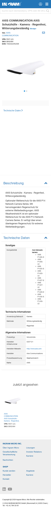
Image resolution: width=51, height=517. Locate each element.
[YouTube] (10, 490)
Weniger (33, 29)
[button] (40, 4)
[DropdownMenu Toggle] (47, 4)
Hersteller (7, 475)
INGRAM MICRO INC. (12, 444)
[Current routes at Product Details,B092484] (12, 401)
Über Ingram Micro (11, 448)
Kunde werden (9, 471)
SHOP (5, 467)
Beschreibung (13, 183)
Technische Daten (12, 110)
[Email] (44, 33)
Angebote (30, 471)
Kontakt (6, 479)
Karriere (29, 456)
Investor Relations (34, 452)
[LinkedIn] (4, 490)
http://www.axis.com (34, 349)
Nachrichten (8, 460)
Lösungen (30, 448)
